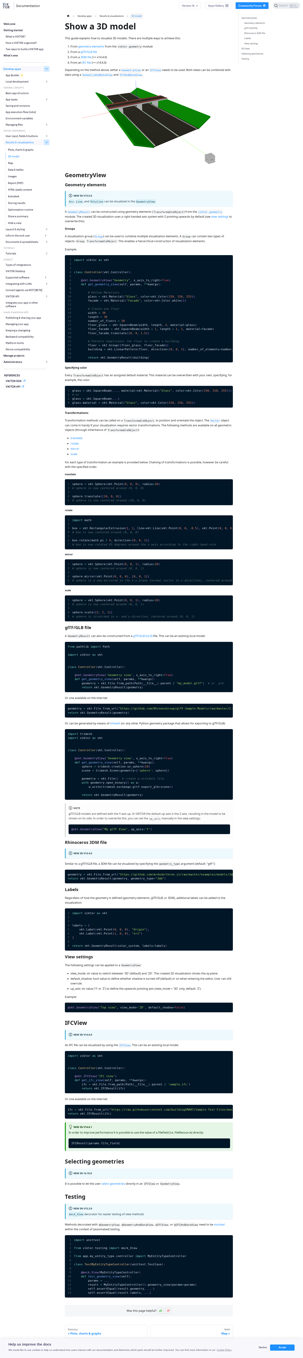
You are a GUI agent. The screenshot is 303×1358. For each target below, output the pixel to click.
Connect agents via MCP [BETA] (24, 290)
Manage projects (14, 355)
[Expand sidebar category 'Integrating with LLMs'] (46, 283)
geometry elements (91, 46)
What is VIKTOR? (15, 36)
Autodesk (13, 196)
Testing (245, 58)
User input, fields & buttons (22, 136)
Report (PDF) (15, 183)
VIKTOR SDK (14, 381)
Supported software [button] (17, 277)
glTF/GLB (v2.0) (143, 636)
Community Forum (249, 5)
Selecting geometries (252, 53)
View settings (251, 43)
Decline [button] (263, 1347)
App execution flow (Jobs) (21, 112)
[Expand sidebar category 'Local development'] (46, 81)
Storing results (16, 203)
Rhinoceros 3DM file (254, 33)
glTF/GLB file (88, 52)
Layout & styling (15, 229)
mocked (219, 1224)
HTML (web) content (20, 189)
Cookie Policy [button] (224, 1350)
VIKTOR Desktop (15, 271)
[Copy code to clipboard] (228, 259)
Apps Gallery (216, 5)
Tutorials (11, 253)
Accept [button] (282, 1347)
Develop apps (12, 68)
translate (76, 438)
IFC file (86, 62)
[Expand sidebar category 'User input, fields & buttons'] (46, 136)
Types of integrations (18, 265)
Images (12, 176)
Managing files (14, 124)
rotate (74, 443)
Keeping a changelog (18, 330)
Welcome (9, 23)
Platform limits (15, 343)
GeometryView (249, 17)
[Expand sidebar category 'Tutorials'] (46, 253)
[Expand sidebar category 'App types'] (46, 99)
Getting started (13, 30)
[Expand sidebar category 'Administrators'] (46, 362)
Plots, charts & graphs (20, 149)
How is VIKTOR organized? (21, 43)
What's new (11, 55)
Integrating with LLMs (19, 283)
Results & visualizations (20, 142)
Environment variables (19, 118)
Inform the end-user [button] (18, 235)
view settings (219, 217)
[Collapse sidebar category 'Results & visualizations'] (46, 142)
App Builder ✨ (14, 75)
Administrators (13, 361)
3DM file (86, 57)
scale (73, 454)
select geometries (113, 1184)
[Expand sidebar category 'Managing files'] (46, 124)
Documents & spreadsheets (22, 242)
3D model (13, 156)
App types (12, 99)
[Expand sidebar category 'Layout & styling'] (46, 229)
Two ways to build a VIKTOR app (24, 49)
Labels (247, 38)
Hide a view (14, 223)
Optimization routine (20, 209)
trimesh (115, 723)
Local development (17, 81)
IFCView (245, 48)
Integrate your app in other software (22, 304)
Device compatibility (18, 349)
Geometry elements (254, 23)
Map (10, 163)
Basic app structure (17, 93)
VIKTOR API (12, 296)
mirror (74, 449)
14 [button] (193, 5)
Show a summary (18, 216)
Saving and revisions (18, 105)
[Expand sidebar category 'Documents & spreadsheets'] (46, 242)
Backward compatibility (20, 336)
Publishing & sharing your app (23, 317)
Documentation (28, 6)
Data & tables (15, 169)
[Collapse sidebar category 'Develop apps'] (46, 69)
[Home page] (68, 16)
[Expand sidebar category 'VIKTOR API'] (46, 296)
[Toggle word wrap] (222, 259)
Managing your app (17, 324)
